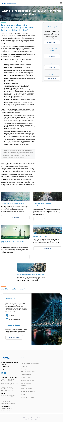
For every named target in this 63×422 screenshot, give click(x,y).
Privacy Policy (34, 419)
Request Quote (51, 42)
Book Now (52, 67)
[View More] (59, 363)
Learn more (47, 219)
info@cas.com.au (6, 369)
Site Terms (27, 419)
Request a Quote (14, 337)
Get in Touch (52, 78)
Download (52, 56)
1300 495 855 (5, 366)
